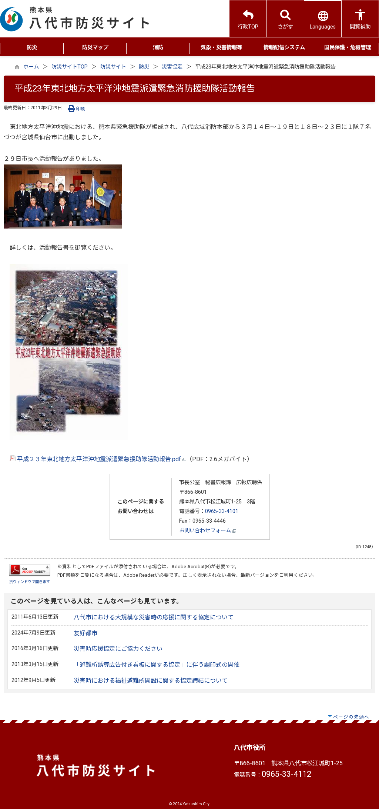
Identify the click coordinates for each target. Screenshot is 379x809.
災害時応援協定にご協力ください (118, 648)
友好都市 (85, 633)
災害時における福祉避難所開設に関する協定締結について (151, 680)
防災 (144, 67)
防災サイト (113, 67)
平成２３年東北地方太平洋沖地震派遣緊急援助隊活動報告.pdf (99, 459)
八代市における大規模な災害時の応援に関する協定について (154, 617)
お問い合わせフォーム (205, 530)
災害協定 (172, 67)
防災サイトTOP (69, 67)
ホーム (31, 67)
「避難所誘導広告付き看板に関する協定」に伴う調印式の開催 (156, 664)
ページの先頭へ (351, 717)
